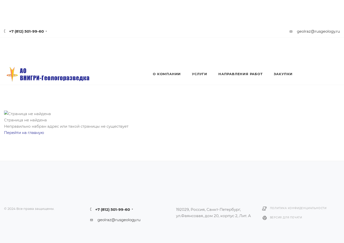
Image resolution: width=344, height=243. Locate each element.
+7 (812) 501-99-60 (26, 31)
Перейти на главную (24, 132)
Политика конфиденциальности (298, 208)
